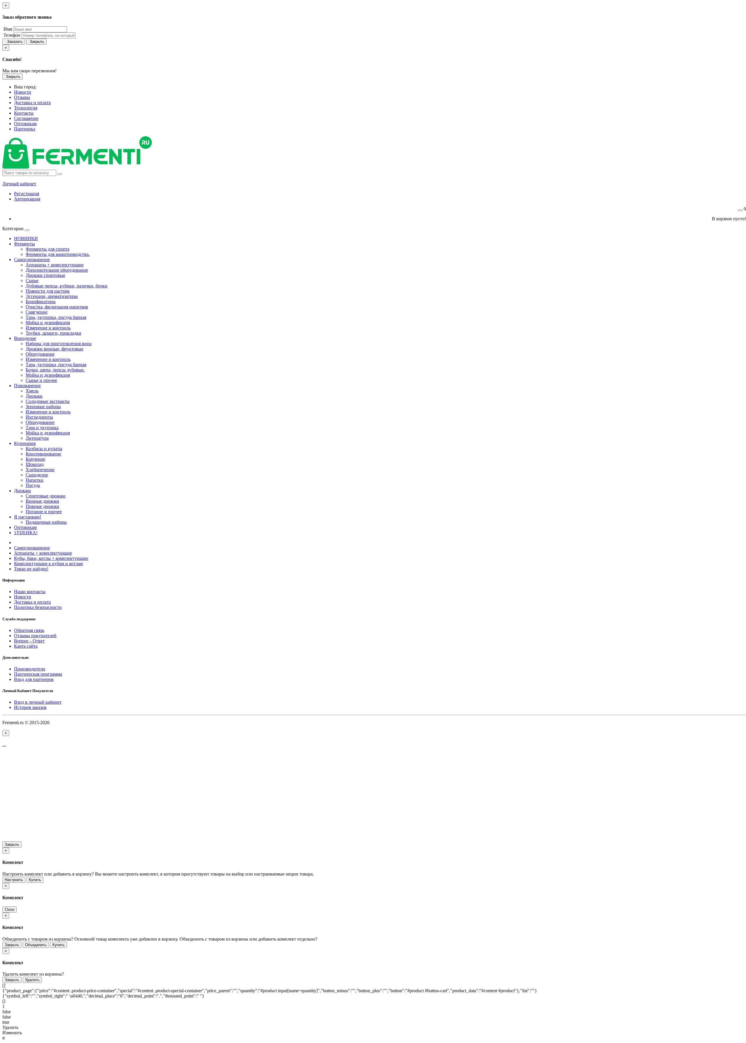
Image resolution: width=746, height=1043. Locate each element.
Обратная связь (29, 630)
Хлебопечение (40, 469)
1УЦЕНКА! (26, 532)
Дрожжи (34, 396)
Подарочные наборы (46, 522)
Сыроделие (37, 474)
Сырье (32, 280)
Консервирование (43, 453)
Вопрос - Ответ (29, 640)
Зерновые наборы (43, 406)
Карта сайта (26, 646)
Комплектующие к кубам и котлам (48, 563)
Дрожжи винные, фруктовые (54, 348)
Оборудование (40, 354)
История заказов (30, 707)
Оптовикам (25, 527)
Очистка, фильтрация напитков (57, 306)
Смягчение (36, 312)
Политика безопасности (38, 607)
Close (9, 909)
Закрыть (36, 41)
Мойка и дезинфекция (48, 322)
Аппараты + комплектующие (55, 264)
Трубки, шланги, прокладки (53, 333)
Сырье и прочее (41, 380)
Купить (35, 880)
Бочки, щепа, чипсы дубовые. (55, 369)
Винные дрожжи (42, 501)
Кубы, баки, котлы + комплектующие (51, 558)
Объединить (36, 945)
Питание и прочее (44, 511)
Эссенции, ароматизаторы (52, 296)
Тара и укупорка (42, 427)
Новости (22, 596)
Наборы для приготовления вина (59, 343)
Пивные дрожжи (42, 506)
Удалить (32, 980)
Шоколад (35, 464)
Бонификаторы (41, 301)
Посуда (33, 485)
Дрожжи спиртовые (45, 275)
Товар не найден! (31, 568)
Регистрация (26, 193)
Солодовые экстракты (48, 401)
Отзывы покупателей (35, 635)
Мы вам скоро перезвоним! (29, 70)
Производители (29, 668)
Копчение (35, 459)
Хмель (32, 390)
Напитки (34, 480)
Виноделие (25, 338)
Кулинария (25, 443)
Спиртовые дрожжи (46, 495)
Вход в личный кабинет (37, 702)
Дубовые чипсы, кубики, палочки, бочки (67, 285)
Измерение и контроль (48, 327)
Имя (7, 29)
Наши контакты (29, 591)
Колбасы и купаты (44, 448)
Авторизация (27, 198)
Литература (37, 438)
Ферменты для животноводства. (58, 254)
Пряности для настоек (48, 291)
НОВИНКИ (26, 238)
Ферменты (24, 243)
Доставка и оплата (32, 602)
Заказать (14, 41)
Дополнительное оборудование (57, 270)
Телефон (11, 35)
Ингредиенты (39, 417)
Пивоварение (27, 385)
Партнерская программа (38, 674)
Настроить (14, 880)
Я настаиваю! (27, 516)
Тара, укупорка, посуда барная (56, 317)
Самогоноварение (32, 259)
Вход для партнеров (34, 679)
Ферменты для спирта (47, 249)
